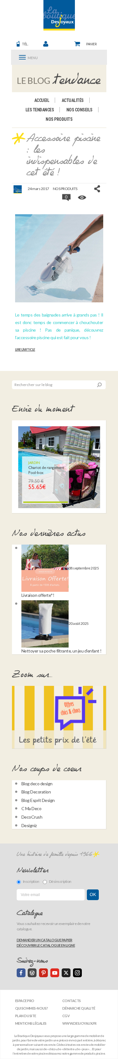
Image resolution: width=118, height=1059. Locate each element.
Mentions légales (31, 1023)
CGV (66, 1016)
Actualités (73, 100)
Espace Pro (24, 1001)
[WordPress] (32, 972)
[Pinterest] (43, 972)
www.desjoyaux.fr (79, 1023)
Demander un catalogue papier (44, 940)
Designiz (29, 825)
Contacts (71, 1001)
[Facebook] (21, 972)
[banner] (59, 15)
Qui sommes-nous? (31, 1008)
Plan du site (25, 1016)
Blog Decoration (36, 791)
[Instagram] (77, 972)
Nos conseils (79, 109)
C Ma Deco (31, 808)
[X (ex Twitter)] (66, 972)
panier (91, 44)
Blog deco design (37, 783)
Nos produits (59, 119)
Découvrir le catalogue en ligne (46, 945)
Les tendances (39, 109)
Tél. (25, 44)
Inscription (31, 881)
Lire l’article (25, 349)
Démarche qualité (78, 1008)
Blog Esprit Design (38, 800)
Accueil (41, 100)
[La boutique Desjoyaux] (59, 78)
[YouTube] (54, 972)
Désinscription (60, 881)
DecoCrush (31, 817)
